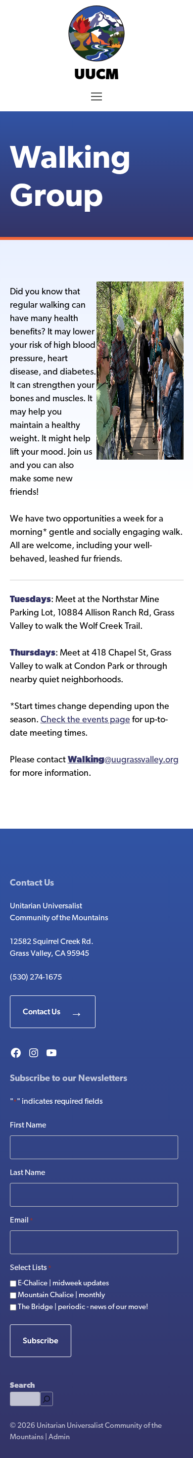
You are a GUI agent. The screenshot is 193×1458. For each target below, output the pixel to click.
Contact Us (41, 1011)
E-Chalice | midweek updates (63, 1283)
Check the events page (85, 720)
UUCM (96, 75)
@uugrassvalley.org (123, 760)
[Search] (46, 1399)
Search (22, 1386)
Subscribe (40, 1340)
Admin (59, 1437)
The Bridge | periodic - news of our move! (83, 1307)
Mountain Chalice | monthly (61, 1295)
